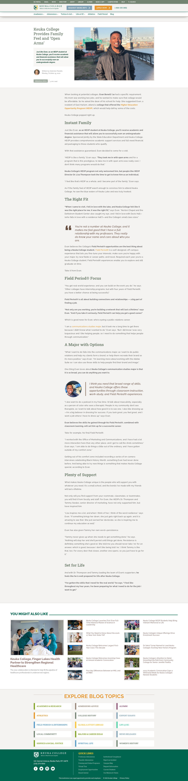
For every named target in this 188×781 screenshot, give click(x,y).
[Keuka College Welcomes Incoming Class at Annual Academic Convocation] (75, 662)
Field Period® (102, 250)
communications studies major (86, 326)
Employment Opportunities (88, 770)
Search (133, 2)
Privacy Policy (124, 778)
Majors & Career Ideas (90, 734)
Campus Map (108, 763)
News (54, 2)
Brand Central (83, 773)
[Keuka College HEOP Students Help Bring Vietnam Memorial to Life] (132, 625)
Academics (38, 14)
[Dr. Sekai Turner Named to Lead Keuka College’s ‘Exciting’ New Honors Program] (132, 650)
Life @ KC (124, 724)
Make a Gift (100, 2)
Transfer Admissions (85, 760)
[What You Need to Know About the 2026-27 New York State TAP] (75, 637)
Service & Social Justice (50, 743)
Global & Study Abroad (90, 724)
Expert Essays (127, 715)
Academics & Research (49, 706)
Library (81, 2)
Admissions (52, 14)
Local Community (47, 734)
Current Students (109, 770)
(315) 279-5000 (39, 763)
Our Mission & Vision (110, 773)
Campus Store (113, 2)
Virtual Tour (82, 766)
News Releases (127, 734)
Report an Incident (109, 760)
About (72, 2)
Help (123, 2)
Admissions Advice (41, 81)
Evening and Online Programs (89, 763)
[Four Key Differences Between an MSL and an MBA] (75, 675)
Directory (63, 2)
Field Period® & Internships (52, 724)
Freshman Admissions (86, 757)
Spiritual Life (85, 743)
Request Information (110, 766)
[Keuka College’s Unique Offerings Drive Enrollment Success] (132, 637)
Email (46, 2)
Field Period (103, 14)
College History (87, 715)
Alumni (89, 2)
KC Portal (37, 2)
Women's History (128, 743)
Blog (112, 14)
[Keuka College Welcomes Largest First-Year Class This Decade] (75, 650)
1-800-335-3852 (121, 8)
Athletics (91, 14)
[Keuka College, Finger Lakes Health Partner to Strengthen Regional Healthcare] (37, 638)
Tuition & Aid (66, 14)
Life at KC (80, 14)
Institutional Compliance (112, 757)
